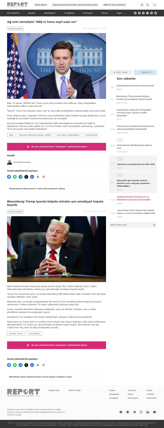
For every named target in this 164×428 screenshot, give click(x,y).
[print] (38, 177)
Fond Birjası (34, 333)
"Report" (11, 294)
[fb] (135, 13)
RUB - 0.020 (122, 72)
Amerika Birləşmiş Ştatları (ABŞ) (35, 135)
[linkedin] (151, 13)
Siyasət (112, 390)
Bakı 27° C (147, 72)
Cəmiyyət (132, 390)
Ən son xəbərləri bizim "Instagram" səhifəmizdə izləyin (59, 146)
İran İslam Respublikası (68, 135)
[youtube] (155, 13)
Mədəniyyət (133, 398)
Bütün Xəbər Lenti (118, 225)
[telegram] (143, 13)
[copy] (44, 177)
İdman (131, 394)
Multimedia (151, 398)
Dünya (149, 390)
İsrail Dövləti (91, 135)
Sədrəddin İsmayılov (22, 162)
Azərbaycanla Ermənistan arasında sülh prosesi (75, 5)
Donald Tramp (16, 333)
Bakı (11, 135)
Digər (119, 13)
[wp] (15, 177)
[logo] (17, 4)
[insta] (139, 13)
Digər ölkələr (15, 28)
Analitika (150, 394)
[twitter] (147, 13)
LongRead (113, 398)
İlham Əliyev (41, 5)
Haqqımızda (54, 390)
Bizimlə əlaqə (75, 390)
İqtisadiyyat (114, 394)
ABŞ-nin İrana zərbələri (114, 5)
